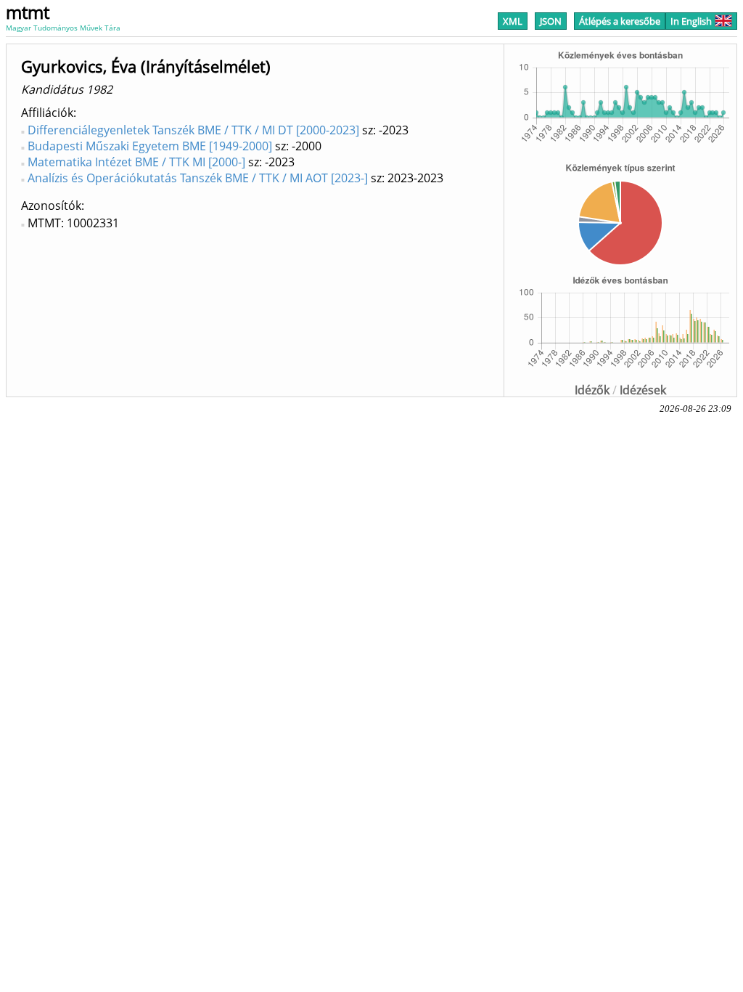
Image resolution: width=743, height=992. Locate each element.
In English (691, 21)
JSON (551, 21)
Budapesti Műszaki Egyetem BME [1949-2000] (150, 146)
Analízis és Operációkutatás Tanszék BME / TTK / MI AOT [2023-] (198, 178)
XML (512, 21)
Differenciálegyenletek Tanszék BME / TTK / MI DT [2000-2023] (193, 130)
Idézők (592, 390)
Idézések (643, 390)
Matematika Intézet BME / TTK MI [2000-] (136, 162)
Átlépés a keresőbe (619, 21)
